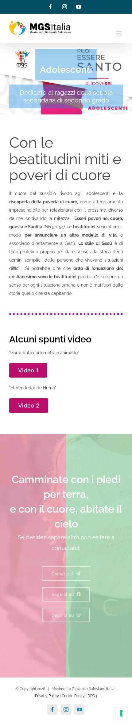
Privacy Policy (47, 696)
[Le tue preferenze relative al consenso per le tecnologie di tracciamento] (121, 713)
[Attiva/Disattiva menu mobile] (119, 33)
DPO (91, 696)
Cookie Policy (73, 696)
